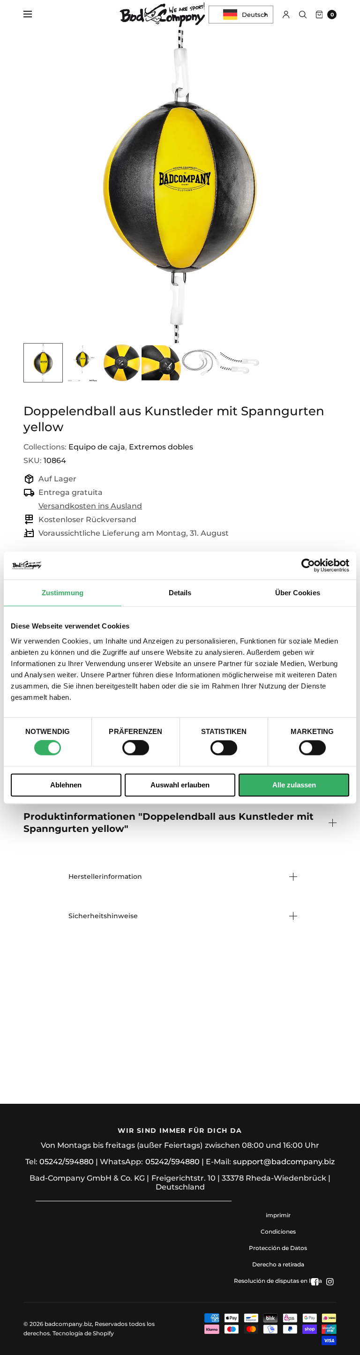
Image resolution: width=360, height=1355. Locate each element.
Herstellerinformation (105, 876)
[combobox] (241, 14)
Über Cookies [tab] (297, 593)
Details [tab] (180, 593)
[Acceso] (286, 14)
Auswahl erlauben (180, 785)
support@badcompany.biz (284, 1161)
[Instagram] (330, 1282)
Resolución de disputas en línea (278, 1280)
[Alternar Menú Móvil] (33, 14)
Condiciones (278, 1231)
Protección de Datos (278, 1247)
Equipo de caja (96, 446)
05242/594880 (66, 1161)
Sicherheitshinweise (103, 916)
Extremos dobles (161, 446)
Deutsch (255, 14)
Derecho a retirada (278, 1264)
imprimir (278, 1215)
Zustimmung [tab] (62, 593)
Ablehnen (66, 785)
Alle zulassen (294, 785)
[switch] (135, 748)
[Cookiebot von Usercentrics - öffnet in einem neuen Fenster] (308, 565)
